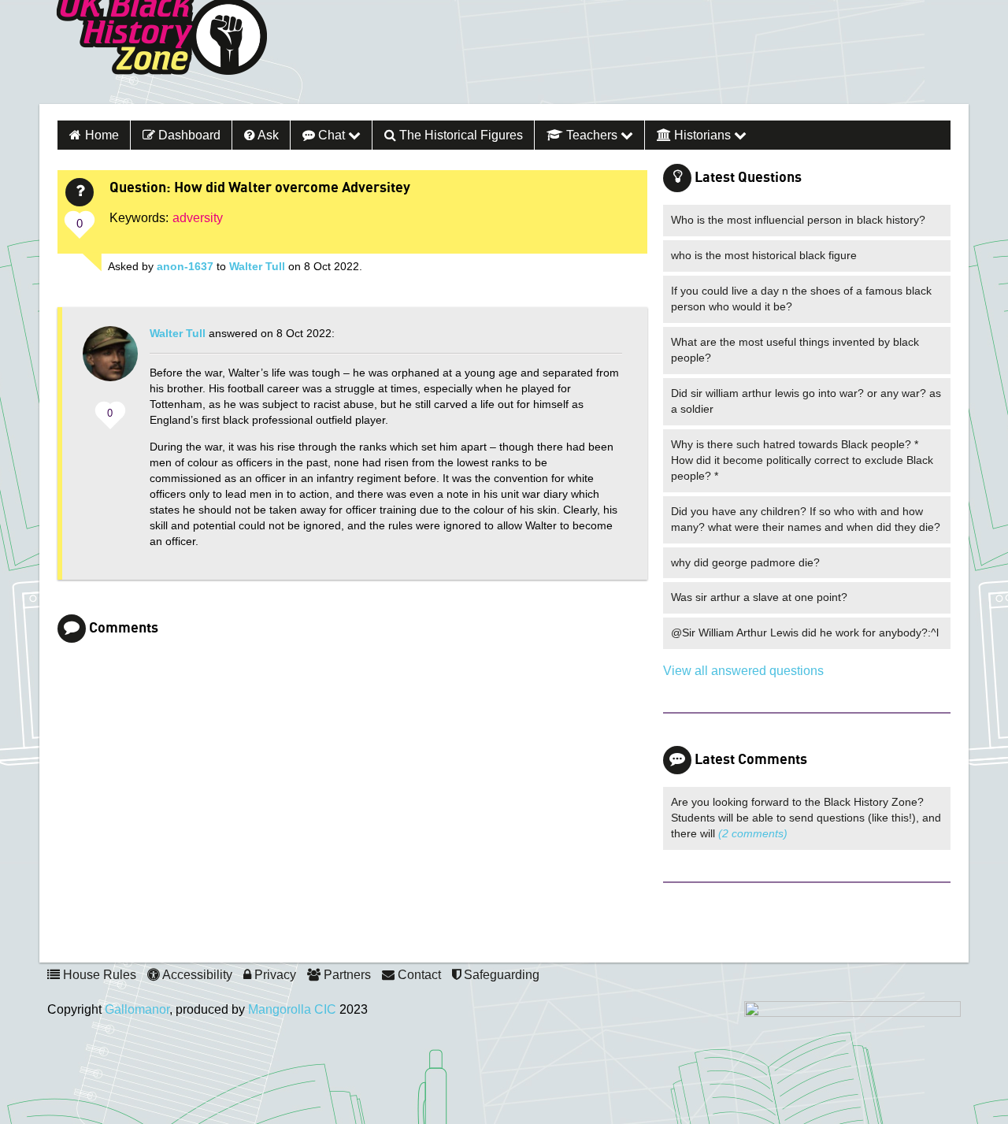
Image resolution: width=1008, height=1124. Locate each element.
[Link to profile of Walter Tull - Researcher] (110, 361)
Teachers (592, 135)
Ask (267, 135)
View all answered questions (743, 670)
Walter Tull (257, 266)
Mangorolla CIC (292, 1009)
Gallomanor (137, 1009)
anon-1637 (185, 266)
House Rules (98, 974)
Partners (346, 974)
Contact (418, 974)
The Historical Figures (459, 135)
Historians (702, 135)
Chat (331, 135)
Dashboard (187, 135)
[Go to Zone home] (161, 52)
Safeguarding (500, 974)
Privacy (273, 974)
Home (102, 135)
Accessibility (196, 974)
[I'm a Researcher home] (159, 938)
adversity (197, 217)
